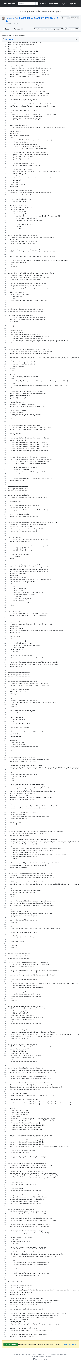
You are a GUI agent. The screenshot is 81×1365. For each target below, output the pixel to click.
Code (7, 29)
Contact (53, 1354)
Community (41, 1354)
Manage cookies (62, 1354)
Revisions (18, 29)
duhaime (10, 18)
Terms (16, 1354)
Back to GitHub (53, 3)
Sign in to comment (69, 1344)
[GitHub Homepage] (34, 1359)
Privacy (21, 1354)
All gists (43, 3)
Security (28, 1354)
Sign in (64, 3)
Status (34, 1354)
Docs (47, 1354)
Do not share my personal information (40, 1356)
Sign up (73, 3)
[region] (40, 690)
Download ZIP (74, 29)
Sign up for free (10, 1344)
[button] (61, 28)
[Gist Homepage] (10, 3)
